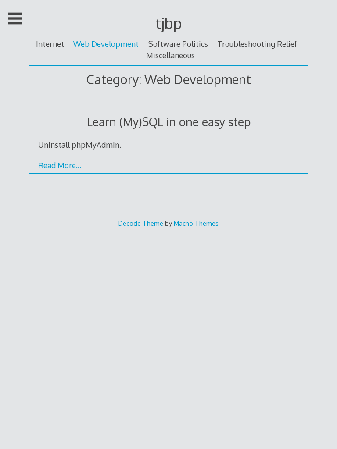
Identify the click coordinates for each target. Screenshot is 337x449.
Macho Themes (196, 223)
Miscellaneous (170, 55)
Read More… (59, 165)
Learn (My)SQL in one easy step (169, 121)
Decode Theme (140, 223)
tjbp (168, 23)
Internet (50, 44)
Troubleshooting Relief (257, 44)
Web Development (106, 44)
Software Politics (178, 44)
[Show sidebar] (15, 18)
